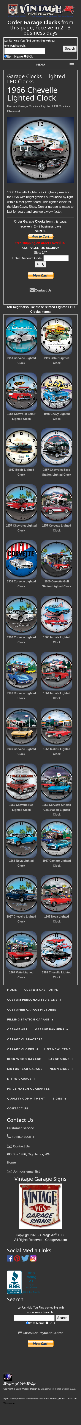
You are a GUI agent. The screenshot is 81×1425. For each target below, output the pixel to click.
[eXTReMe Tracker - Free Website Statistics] (7, 1378)
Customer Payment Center (42, 1333)
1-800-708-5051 (22, 1137)
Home (11, 1162)
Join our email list (26, 1171)
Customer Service (20, 1128)
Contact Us (43, 290)
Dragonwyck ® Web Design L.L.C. (58, 1389)
